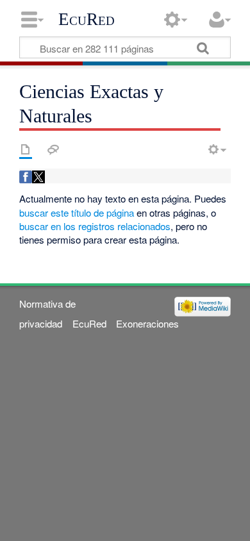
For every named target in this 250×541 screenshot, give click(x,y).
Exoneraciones (147, 323)
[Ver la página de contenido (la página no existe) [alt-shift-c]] (25, 149)
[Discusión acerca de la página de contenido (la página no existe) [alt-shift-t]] (53, 149)
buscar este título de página (76, 212)
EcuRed (86, 19)
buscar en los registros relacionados (95, 226)
